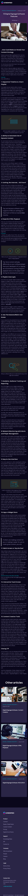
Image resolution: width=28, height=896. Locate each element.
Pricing (5, 829)
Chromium (3, 233)
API (4, 841)
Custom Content (7, 827)
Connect (5, 821)
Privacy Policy (7, 868)
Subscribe (3, 77)
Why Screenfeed (7, 851)
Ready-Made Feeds (8, 824)
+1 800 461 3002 (7, 886)
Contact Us (6, 844)
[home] (6, 3)
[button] (25, 3)
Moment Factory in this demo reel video (10, 575)
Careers (5, 856)
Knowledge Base (7, 839)
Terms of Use (6, 866)
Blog (4, 859)
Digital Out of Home (8, 832)
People (5, 853)
